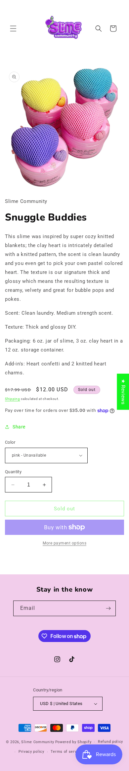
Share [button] (19, 426)
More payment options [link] (64, 543)
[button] (13, 28)
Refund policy (110, 741)
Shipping (12, 399)
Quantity (13, 471)
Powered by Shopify (73, 742)
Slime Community (37, 742)
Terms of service (66, 751)
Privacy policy (31, 751)
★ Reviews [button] (123, 391)
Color (10, 442)
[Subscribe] (108, 608)
